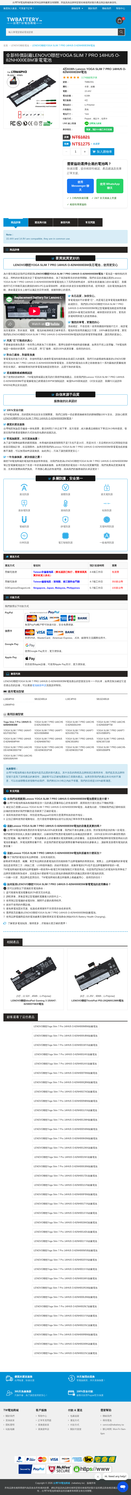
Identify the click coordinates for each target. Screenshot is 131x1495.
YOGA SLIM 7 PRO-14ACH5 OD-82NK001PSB (48, 748)
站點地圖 (10, 1429)
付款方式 (74, 1424)
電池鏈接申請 (39, 685)
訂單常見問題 (44, 1420)
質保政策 (10, 1420)
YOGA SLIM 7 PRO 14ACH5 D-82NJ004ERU (48, 723)
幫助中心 (120, 8)
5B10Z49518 (103, 699)
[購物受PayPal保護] (32, 1469)
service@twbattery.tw (113, 1424)
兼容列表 (65, 222)
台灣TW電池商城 (61, 1483)
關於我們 (92, 8)
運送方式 (74, 1420)
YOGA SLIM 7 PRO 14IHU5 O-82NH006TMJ (48, 740)
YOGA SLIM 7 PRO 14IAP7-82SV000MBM (48, 732)
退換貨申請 (43, 1429)
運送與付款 (41, 222)
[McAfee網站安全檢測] (59, 1469)
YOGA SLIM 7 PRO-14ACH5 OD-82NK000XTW (17, 748)
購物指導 (75, 8)
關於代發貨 (75, 1429)
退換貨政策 (43, 1424)
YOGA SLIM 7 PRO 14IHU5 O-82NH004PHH (17, 740)
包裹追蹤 (74, 1416)
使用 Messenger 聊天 (80, 186)
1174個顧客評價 (89, 77)
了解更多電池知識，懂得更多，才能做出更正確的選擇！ (38, 923)
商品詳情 (15, 222)
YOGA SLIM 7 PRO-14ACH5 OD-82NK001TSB (80, 748)
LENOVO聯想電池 (20, 45)
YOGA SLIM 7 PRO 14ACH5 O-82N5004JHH (80, 723)
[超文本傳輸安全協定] (92, 1469)
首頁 (5, 45)
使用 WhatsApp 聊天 (110, 186)
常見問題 (90, 222)
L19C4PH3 (71, 699)
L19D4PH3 (8, 699)
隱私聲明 (10, 1424)
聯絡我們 (106, 8)
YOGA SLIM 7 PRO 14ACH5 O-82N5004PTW (111, 723)
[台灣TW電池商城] (24, 21)
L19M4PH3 (8, 704)
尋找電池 (107, 1420)
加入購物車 (104, 151)
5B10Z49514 (40, 699)
